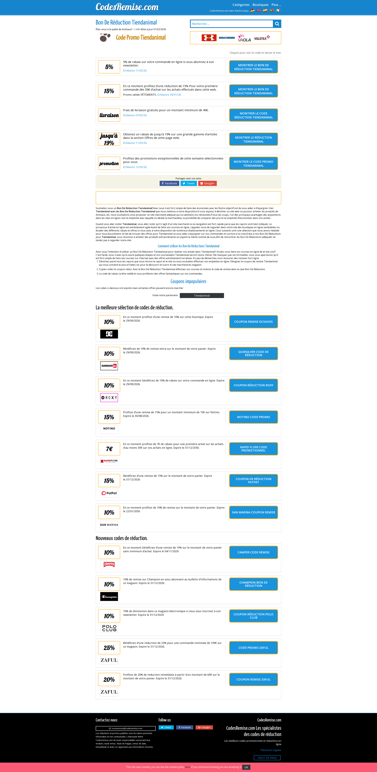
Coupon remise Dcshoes (253, 322)
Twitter (167, 727)
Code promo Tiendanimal (258, 164)
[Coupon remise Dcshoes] (109, 334)
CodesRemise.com (127, 6)
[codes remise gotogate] (227, 38)
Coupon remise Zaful (254, 679)
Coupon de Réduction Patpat (253, 480)
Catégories (241, 4)
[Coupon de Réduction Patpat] (109, 493)
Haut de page (267, 757)
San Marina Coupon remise (253, 512)
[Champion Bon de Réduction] (109, 596)
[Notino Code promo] (109, 429)
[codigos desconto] (272, 10)
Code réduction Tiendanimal (253, 115)
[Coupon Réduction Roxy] (109, 397)
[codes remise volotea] (262, 38)
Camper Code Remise (253, 552)
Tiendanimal (202, 295)
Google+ (209, 183)
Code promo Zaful (253, 648)
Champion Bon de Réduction (253, 584)
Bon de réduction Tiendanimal (253, 67)
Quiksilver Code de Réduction (253, 353)
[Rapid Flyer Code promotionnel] (109, 461)
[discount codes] (259, 10)
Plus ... (276, 4)
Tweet (190, 183)
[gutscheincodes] (252, 10)
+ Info (136, 29)
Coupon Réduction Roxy (253, 385)
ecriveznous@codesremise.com (126, 728)
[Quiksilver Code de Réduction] (109, 365)
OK (246, 767)
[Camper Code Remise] (109, 564)
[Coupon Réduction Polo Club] (109, 628)
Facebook (170, 183)
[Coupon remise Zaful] (109, 691)
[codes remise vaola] (244, 38)
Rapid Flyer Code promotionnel (253, 448)
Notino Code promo (253, 417)
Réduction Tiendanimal (257, 139)
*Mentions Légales (270, 750)
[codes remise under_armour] (209, 38)
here (187, 767)
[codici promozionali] (278, 10)
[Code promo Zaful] (109, 660)
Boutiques (261, 4)
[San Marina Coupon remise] (109, 524)
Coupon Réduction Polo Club (253, 615)
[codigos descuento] (265, 10)
